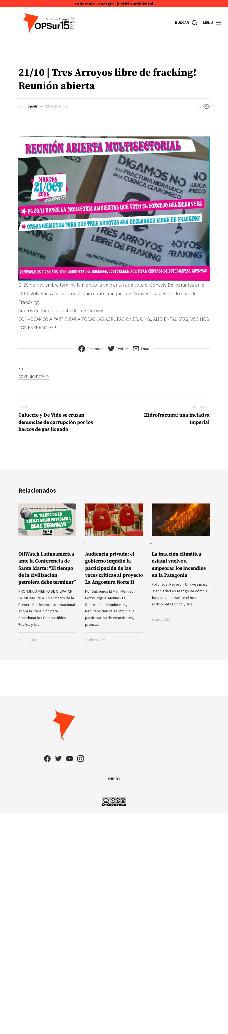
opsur (33, 106)
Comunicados (33, 376)
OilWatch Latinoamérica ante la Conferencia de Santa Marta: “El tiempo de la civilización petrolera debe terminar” (47, 568)
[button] (212, 22)
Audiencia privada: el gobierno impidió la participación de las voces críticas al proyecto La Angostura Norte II (114, 568)
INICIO (114, 778)
